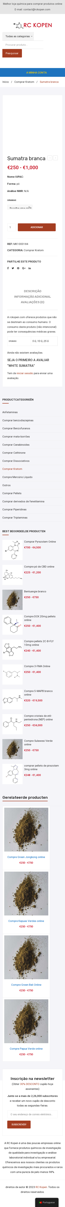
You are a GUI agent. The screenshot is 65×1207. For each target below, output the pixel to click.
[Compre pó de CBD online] (12, 575)
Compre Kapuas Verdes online (26, 921)
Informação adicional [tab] (32, 296)
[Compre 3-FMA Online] (12, 674)
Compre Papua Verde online (26, 1048)
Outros (6, 485)
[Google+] (24, 268)
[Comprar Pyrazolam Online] (12, 550)
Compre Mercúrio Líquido (17, 477)
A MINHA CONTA (36, 72)
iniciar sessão (25, 373)
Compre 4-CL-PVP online (50, 158)
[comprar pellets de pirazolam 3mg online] (12, 774)
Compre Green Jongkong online (26, 857)
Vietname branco (55, 158)
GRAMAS (11, 200)
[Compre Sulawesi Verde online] (12, 749)
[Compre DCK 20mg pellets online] (12, 625)
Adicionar (37, 227)
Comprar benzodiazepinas (17, 420)
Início (5, 81)
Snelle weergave (26, 848)
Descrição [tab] (32, 291)
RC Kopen (41, 1187)
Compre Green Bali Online (26, 984)
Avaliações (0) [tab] (32, 302)
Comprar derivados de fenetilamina (23, 501)
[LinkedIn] (30, 268)
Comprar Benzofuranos (16, 428)
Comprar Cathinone (13, 452)
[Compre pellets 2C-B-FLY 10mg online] (12, 649)
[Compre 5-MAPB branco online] (12, 699)
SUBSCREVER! (19, 1124)
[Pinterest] (18, 268)
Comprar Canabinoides (16, 444)
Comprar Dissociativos (16, 460)
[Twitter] (13, 268)
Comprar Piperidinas (14, 509)
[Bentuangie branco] (12, 600)
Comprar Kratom (24, 81)
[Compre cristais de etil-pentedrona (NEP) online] (12, 724)
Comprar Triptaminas (14, 517)
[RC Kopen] (32, 24)
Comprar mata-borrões (16, 436)
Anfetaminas (10, 412)
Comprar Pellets (11, 493)
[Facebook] (8, 268)
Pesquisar (12, 53)
